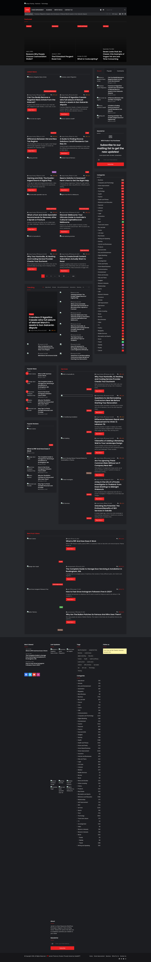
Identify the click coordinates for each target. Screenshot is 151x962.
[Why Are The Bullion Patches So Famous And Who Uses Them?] (32, 402)
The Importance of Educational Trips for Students (77, 338)
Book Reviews (102, 319)
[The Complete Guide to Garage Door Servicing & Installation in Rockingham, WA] (32, 384)
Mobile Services (102, 333)
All (43, 287)
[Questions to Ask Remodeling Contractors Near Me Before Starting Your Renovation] (61, 353)
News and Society (103, 275)
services (100, 188)
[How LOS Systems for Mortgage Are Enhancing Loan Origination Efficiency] (61, 344)
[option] (37, 43)
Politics (100, 328)
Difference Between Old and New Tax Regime (46, 14)
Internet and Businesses (105, 244)
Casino (100, 230)
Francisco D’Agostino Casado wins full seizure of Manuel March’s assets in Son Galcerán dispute (74, 101)
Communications (102, 269)
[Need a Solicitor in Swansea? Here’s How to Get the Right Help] (70, 783)
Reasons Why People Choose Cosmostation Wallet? (36, 56)
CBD (99, 291)
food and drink (102, 249)
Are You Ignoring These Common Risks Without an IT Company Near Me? (107, 463)
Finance (100, 210)
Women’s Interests (103, 294)
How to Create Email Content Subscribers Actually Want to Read (73, 259)
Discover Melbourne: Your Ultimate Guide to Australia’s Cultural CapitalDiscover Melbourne (73, 218)
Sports (100, 289)
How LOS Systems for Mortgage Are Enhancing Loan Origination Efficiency (79, 348)
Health (100, 194)
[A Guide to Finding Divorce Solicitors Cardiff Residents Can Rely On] (102, 108)
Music (99, 314)
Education (90, 656)
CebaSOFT (77, 956)
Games (100, 344)
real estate (96, 664)
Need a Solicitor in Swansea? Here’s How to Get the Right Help (74, 179)
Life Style (105, 26)
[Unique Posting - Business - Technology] (36, 4)
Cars (99, 308)
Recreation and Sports (104, 336)
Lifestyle (100, 208)
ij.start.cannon (81, 661)
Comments (120, 71)
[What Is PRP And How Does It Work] (32, 376)
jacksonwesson (71, 612)
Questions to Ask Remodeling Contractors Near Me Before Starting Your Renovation (80, 357)
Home (27, 10)
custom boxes (88, 653)
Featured (29, 26)
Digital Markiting (102, 255)
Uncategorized (102, 261)
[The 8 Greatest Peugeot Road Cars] (62, 43)
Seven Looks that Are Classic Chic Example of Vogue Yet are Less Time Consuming (113, 55)
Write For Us (58, 10)
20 (63, 276)
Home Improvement (38, 10)
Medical (100, 258)
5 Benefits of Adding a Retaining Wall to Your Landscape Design (109, 441)
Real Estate (101, 235)
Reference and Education (105, 202)
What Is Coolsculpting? (87, 59)
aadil (68, 589)
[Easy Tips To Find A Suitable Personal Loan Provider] (32, 411)
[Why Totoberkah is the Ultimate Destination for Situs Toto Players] (28, 344)
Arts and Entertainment (63, 287)
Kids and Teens (102, 277)
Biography (101, 330)
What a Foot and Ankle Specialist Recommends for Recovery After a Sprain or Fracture (42, 217)
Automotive (55, 26)
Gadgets (100, 280)
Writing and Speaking (104, 238)
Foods (100, 347)
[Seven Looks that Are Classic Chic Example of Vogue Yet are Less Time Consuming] (113, 43)
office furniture (87, 664)
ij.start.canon (90, 661)
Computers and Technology (106, 182)
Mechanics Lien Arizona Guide (47, 355)
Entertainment (102, 272)
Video (99, 322)
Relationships (101, 286)
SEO (99, 219)
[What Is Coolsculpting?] (88, 43)
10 (59, 276)
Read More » (31, 110)
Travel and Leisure (103, 224)
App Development (82, 650)
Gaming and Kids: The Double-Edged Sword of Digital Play (41, 179)
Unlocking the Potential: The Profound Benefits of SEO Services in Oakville (107, 508)
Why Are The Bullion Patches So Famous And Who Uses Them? (45, 402)
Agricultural (48, 287)
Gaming (100, 241)
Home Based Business (104, 266)
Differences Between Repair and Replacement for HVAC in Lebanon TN (109, 421)
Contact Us (68, 10)
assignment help (93, 650)
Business (49, 10)
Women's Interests (103, 283)
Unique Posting (32, 95)
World (99, 339)
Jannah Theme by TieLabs (56, 956)
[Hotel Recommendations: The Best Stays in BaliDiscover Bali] (54, 788)
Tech (99, 222)
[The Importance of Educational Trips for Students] (60, 335)
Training (80, 670)
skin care (84, 667)
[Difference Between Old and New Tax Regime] (102, 100)
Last (73, 276)
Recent (99, 71)
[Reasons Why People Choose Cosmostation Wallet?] (37, 43)
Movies (100, 316)
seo (79, 667)
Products (100, 247)
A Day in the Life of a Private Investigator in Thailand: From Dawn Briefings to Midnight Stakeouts (108, 486)
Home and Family (103, 263)
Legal (99, 213)
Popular (109, 71)
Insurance (101, 297)
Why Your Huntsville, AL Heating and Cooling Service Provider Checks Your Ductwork (41, 259)
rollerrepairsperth (71, 566)
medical (80, 664)
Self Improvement (103, 302)
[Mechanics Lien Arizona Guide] (28, 353)
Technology (101, 191)
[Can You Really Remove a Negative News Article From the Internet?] (102, 80)
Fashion (100, 196)
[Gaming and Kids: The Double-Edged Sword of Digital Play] (60, 293)
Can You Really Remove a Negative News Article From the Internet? (41, 99)
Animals (54, 287)
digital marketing (82, 656)
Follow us (106, 644)
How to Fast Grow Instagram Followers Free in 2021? (44, 393)
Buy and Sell (101, 227)
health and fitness (94, 659)
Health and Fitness (82, 26)
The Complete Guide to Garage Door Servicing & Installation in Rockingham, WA (46, 384)
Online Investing (102, 311)
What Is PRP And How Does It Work (44, 375)
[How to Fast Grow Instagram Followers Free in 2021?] (32, 394)
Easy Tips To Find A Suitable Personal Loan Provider (45, 410)
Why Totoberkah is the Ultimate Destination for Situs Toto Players (46, 348)
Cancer (100, 350)
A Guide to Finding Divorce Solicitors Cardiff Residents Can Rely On (74, 141)
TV (99, 325)
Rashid (69, 538)
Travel (100, 342)
